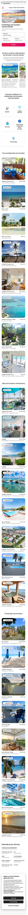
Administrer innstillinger (13, 905)
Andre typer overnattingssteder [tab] (9, 847)
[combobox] (13, 35)
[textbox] (7, 40)
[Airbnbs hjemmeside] (3, 7)
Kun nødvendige (13, 902)
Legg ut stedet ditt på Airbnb (16, 7)
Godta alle (13, 898)
